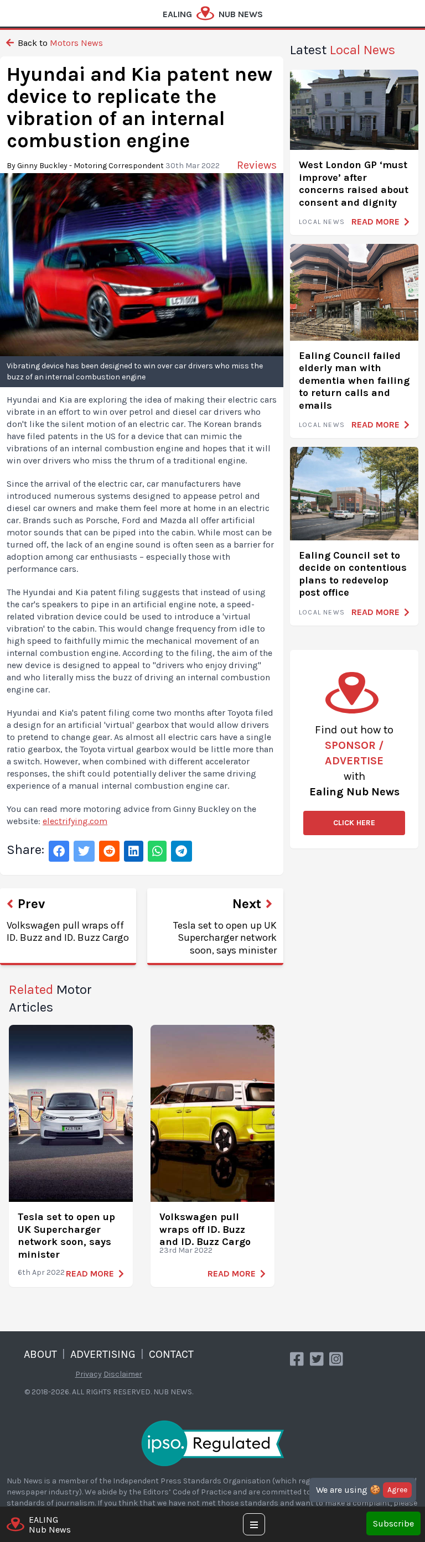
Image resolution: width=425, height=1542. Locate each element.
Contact (171, 1354)
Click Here (354, 822)
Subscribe (393, 1523)
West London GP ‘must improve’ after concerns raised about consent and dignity (353, 184)
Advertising (103, 1354)
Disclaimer (122, 1374)
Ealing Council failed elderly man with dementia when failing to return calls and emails (354, 380)
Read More (90, 1273)
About (40, 1354)
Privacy (88, 1374)
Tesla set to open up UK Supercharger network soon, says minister (66, 1235)
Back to (59, 43)
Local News (322, 222)
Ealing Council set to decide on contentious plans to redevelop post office (353, 574)
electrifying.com (75, 821)
